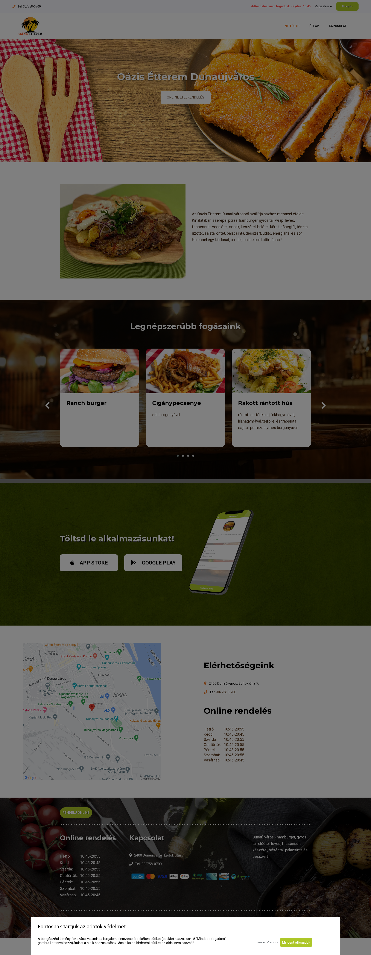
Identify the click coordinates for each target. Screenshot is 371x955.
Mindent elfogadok (296, 942)
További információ (267, 942)
